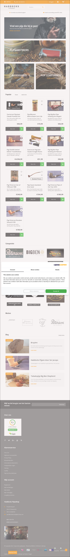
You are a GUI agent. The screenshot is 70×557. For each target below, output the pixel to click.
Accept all (56, 291)
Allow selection (34, 291)
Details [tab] (57, 269)
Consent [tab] (12, 269)
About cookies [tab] (35, 269)
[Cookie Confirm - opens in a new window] (60, 265)
